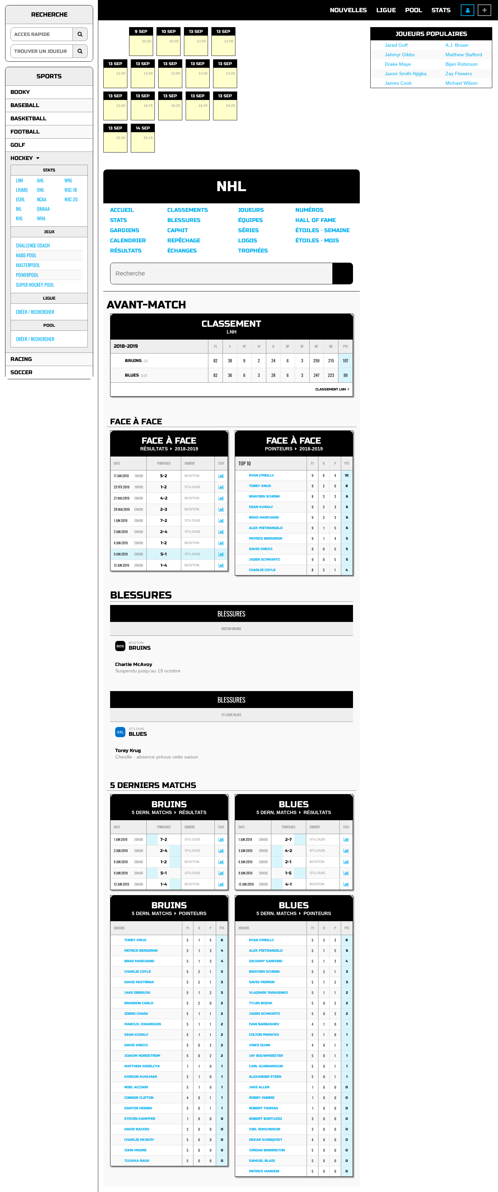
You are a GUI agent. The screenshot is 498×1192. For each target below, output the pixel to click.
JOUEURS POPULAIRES (431, 34)
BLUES (132, 375)
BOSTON (136, 643)
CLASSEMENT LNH (331, 389)
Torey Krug (128, 750)
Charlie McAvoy (133, 664)
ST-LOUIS (136, 729)
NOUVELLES (348, 10)
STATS (441, 10)
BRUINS (133, 360)
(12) (144, 375)
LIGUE (386, 10)
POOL (413, 10)
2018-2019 (126, 346)
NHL (231, 186)
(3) (146, 361)
